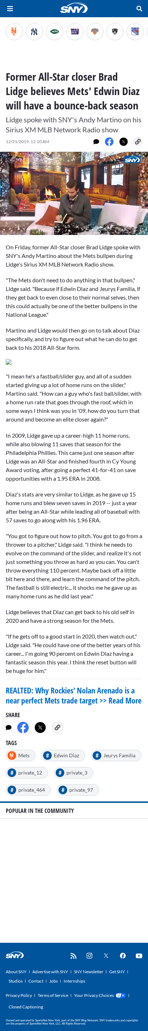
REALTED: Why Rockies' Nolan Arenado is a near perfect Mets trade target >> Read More (74, 695)
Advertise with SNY (50, 971)
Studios (16, 981)
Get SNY (117, 971)
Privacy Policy (19, 995)
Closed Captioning (26, 1006)
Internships (74, 981)
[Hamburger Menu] (10, 8)
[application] (74, 193)
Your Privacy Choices (94, 995)
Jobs (53, 981)
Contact (35, 981)
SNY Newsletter (88, 971)
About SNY (16, 971)
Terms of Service (53, 995)
